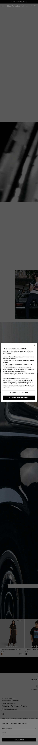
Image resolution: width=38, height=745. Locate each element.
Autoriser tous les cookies (19, 397)
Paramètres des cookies (19, 392)
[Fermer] (34, 345)
